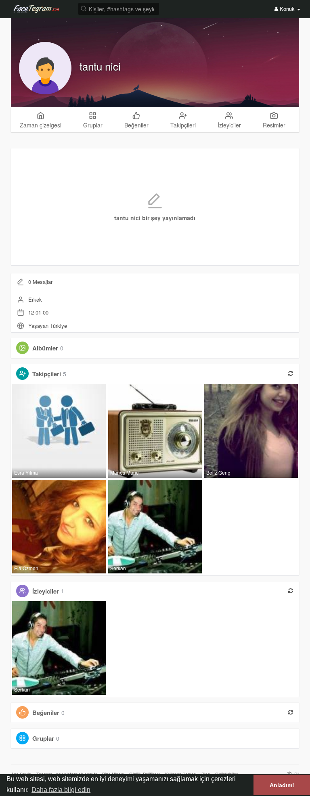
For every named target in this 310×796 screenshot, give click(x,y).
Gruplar (43, 738)
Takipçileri (46, 373)
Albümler (45, 348)
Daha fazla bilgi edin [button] (60, 789)
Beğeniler (45, 712)
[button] (118, 8)
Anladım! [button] (282, 785)
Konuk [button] (287, 9)
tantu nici (100, 65)
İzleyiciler (45, 590)
